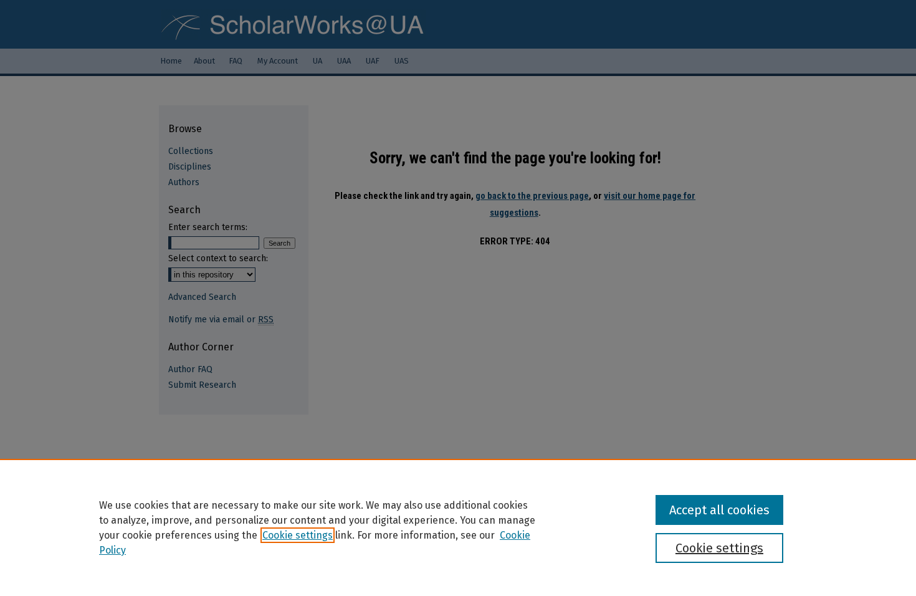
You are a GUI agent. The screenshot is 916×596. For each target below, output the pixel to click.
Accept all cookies (719, 509)
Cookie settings (297, 535)
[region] (458, 527)
